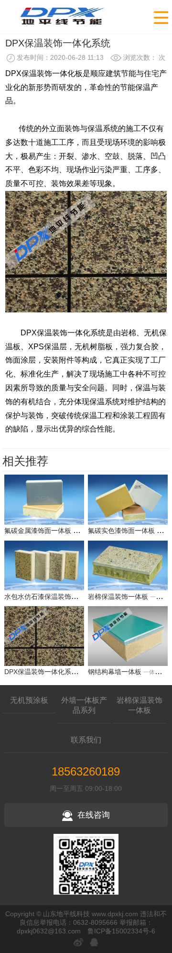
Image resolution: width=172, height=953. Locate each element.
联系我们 (86, 740)
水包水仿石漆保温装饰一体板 (47, 596)
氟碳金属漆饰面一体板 (37, 530)
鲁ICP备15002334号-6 (121, 931)
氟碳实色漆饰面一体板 (121, 530)
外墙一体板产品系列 (84, 705)
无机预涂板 (29, 700)
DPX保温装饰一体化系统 (41, 672)
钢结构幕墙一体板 (114, 672)
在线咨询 (93, 815)
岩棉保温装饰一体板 (118, 596)
